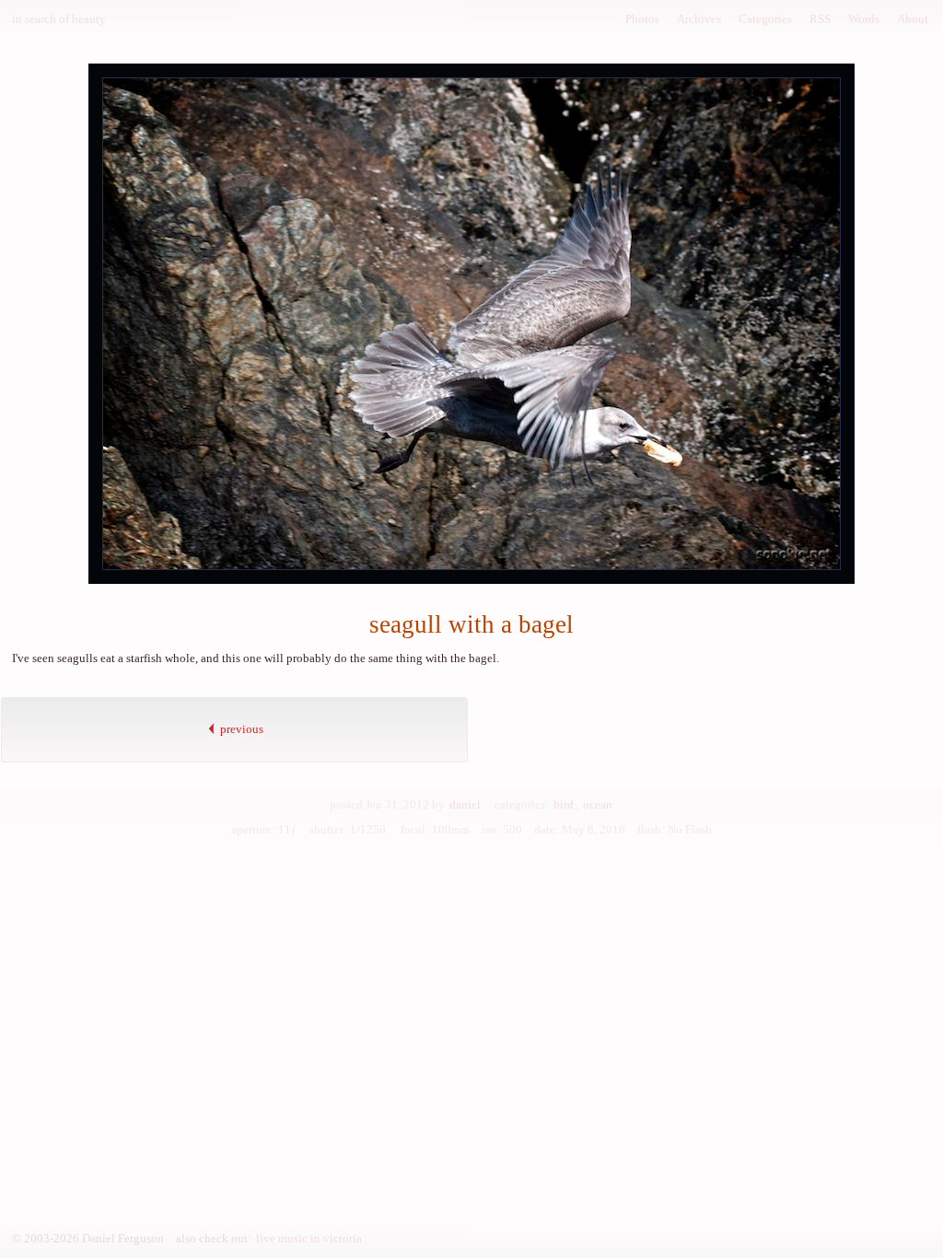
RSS (820, 19)
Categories (765, 19)
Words (863, 19)
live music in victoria (309, 1238)
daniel (465, 804)
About (912, 19)
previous (240, 729)
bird (563, 804)
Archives (699, 19)
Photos (642, 19)
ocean (597, 804)
